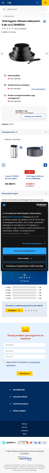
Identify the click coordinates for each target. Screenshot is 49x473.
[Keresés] (44, 9)
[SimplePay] (24, 442)
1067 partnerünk (16, 217)
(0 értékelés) (21, 29)
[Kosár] (45, 3)
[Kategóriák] (3, 2)
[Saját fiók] (38, 2)
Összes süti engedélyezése (24, 251)
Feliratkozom (24, 373)
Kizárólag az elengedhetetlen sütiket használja (24, 266)
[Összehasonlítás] (21, 147)
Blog (24, 434)
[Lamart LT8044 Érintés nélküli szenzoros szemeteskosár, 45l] (14, 160)
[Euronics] (8, 3)
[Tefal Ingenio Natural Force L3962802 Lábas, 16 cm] (35, 160)
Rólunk (24, 424)
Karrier (24, 427)
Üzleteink (24, 430)
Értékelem (12, 310)
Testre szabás (23, 258)
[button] (2, 53)
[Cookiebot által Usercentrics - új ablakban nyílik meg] (36, 205)
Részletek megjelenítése (32, 243)
